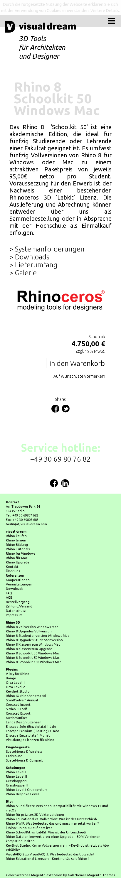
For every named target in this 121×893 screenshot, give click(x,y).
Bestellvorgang (18, 586)
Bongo (11, 663)
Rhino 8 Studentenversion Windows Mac (37, 620)
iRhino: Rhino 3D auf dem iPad (29, 812)
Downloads (14, 573)
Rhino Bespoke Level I (23, 779)
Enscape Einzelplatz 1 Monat (28, 720)
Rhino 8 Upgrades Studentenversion (34, 625)
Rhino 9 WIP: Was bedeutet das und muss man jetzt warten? (52, 808)
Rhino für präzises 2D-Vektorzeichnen (35, 799)
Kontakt (12, 551)
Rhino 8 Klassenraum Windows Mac (33, 629)
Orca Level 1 (15, 667)
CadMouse (14, 740)
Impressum (14, 600)
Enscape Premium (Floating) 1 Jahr (32, 716)
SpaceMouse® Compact (24, 745)
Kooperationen (18, 564)
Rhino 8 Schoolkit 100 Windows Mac (33, 647)
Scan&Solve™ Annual (22, 685)
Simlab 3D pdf (16, 694)
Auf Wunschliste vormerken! (79, 361)
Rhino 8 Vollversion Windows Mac (32, 611)
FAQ (9, 578)
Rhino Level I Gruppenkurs (26, 774)
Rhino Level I (16, 757)
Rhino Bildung (17, 529)
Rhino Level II (16, 761)
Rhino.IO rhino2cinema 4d (26, 680)
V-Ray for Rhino (17, 658)
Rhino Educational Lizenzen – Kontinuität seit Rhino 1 (48, 843)
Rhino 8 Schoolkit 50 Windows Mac (32, 642)
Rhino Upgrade (17, 547)
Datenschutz (16, 595)
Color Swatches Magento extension (34, 860)
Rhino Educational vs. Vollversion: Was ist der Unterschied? (51, 804)
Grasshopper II (17, 770)
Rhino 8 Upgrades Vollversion (29, 616)
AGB (9, 582)
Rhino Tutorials (18, 534)
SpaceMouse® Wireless (24, 736)
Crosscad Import (18, 689)
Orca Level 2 (15, 671)
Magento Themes (101, 860)
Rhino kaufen (16, 520)
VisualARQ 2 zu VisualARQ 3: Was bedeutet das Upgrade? (50, 839)
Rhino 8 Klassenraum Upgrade (29, 633)
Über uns (13, 556)
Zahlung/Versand (19, 591)
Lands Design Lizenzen (23, 707)
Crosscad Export (18, 698)
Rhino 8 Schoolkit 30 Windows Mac (32, 638)
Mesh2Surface (17, 702)
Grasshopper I (16, 765)
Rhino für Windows (20, 538)
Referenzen (15, 560)
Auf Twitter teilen (66, 393)
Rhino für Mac (16, 542)
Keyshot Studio (18, 676)
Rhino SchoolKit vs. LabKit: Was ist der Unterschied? (46, 817)
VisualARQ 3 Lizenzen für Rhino (30, 724)
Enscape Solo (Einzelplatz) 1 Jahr (31, 711)
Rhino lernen (16, 525)
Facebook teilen (55, 393)
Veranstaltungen (19, 569)
